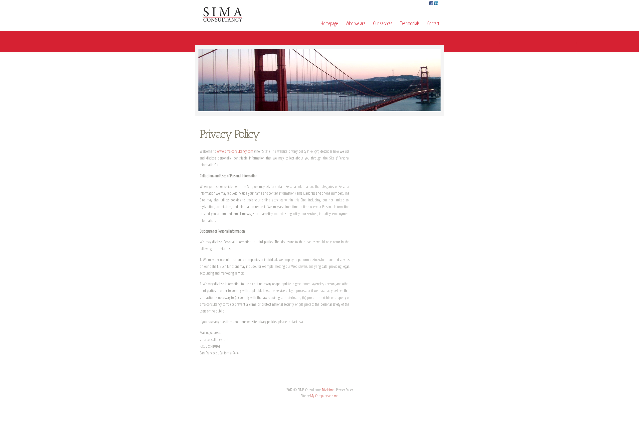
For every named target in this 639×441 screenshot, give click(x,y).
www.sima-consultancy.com (235, 151)
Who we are (355, 23)
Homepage (329, 23)
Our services (382, 23)
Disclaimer (328, 390)
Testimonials (410, 23)
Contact (433, 23)
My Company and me (324, 396)
